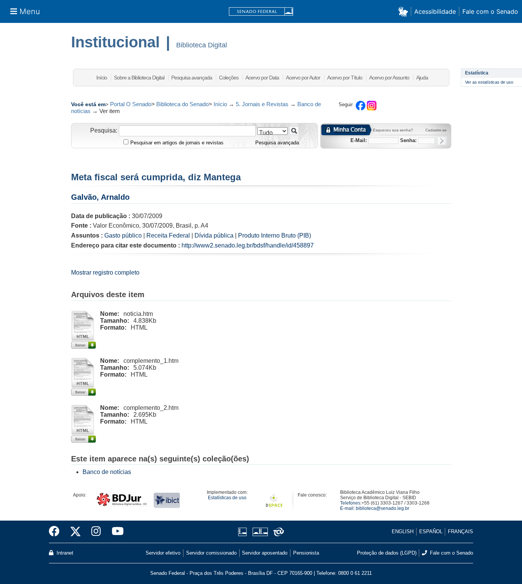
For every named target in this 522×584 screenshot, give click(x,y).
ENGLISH (402, 531)
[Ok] (441, 140)
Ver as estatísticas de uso (489, 82)
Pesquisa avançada (191, 77)
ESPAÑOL (431, 531)
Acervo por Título (344, 77)
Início (101, 77)
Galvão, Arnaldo (100, 197)
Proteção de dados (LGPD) (387, 553)
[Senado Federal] (261, 11)
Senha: (408, 140)
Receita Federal (168, 235)
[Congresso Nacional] (260, 531)
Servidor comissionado (211, 553)
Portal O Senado (130, 104)
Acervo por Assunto (389, 77)
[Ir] (294, 130)
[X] (75, 532)
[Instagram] (96, 532)
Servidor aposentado (264, 553)
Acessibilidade (435, 11)
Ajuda (422, 77)
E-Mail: (358, 140)
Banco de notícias (107, 472)
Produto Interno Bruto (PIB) (274, 235)
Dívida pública (214, 235)
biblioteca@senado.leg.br (382, 508)
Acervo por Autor (303, 77)
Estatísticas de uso (227, 497)
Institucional (115, 42)
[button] (404, 11)
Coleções (228, 77)
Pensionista (306, 553)
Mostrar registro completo (105, 272)
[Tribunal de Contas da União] (277, 531)
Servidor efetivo (163, 553)
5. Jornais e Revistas (262, 104)
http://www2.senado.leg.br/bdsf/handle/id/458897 (248, 245)
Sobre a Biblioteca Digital (139, 77)
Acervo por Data (262, 77)
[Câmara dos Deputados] (244, 531)
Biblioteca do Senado (182, 104)
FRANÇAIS (460, 531)
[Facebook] (57, 532)
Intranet (64, 553)
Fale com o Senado (490, 11)
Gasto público (123, 235)
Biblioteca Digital (201, 45)
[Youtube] (115, 532)
